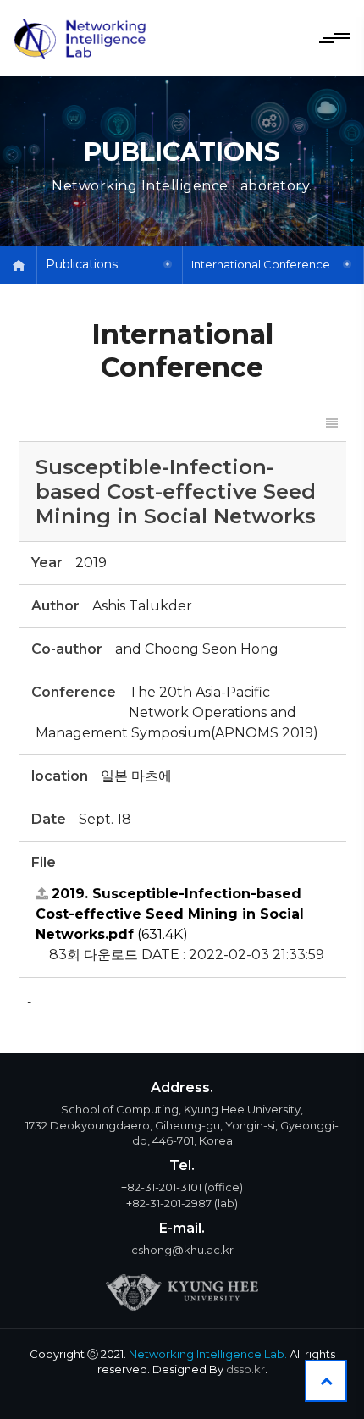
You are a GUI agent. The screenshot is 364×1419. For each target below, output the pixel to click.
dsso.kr (245, 1369)
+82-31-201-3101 (161, 1187)
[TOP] (326, 1381)
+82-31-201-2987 (169, 1203)
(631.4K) (170, 914)
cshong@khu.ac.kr (182, 1249)
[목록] (331, 424)
